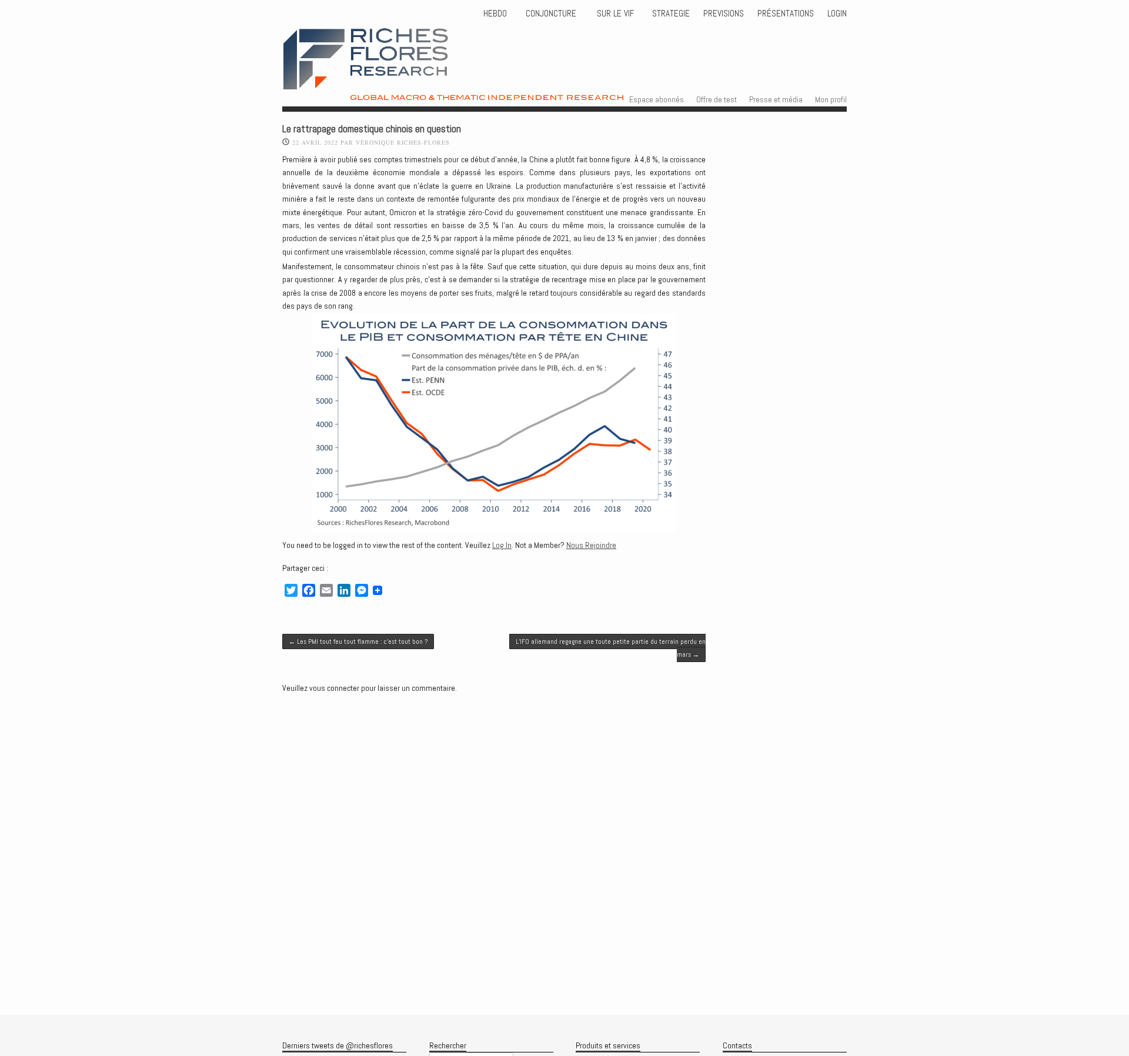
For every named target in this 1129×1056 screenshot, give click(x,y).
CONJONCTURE (552, 13)
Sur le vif (614, 13)
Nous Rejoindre (591, 545)
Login (837, 13)
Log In (502, 545)
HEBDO (495, 13)
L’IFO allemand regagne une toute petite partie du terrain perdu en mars (611, 648)
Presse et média (776, 99)
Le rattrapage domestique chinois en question (371, 129)
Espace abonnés (656, 99)
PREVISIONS (723, 13)
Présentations (785, 13)
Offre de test (716, 99)
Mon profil (831, 99)
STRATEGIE (670, 13)
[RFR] (485, 90)
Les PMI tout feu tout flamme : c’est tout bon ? (358, 641)
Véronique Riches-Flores (403, 142)
